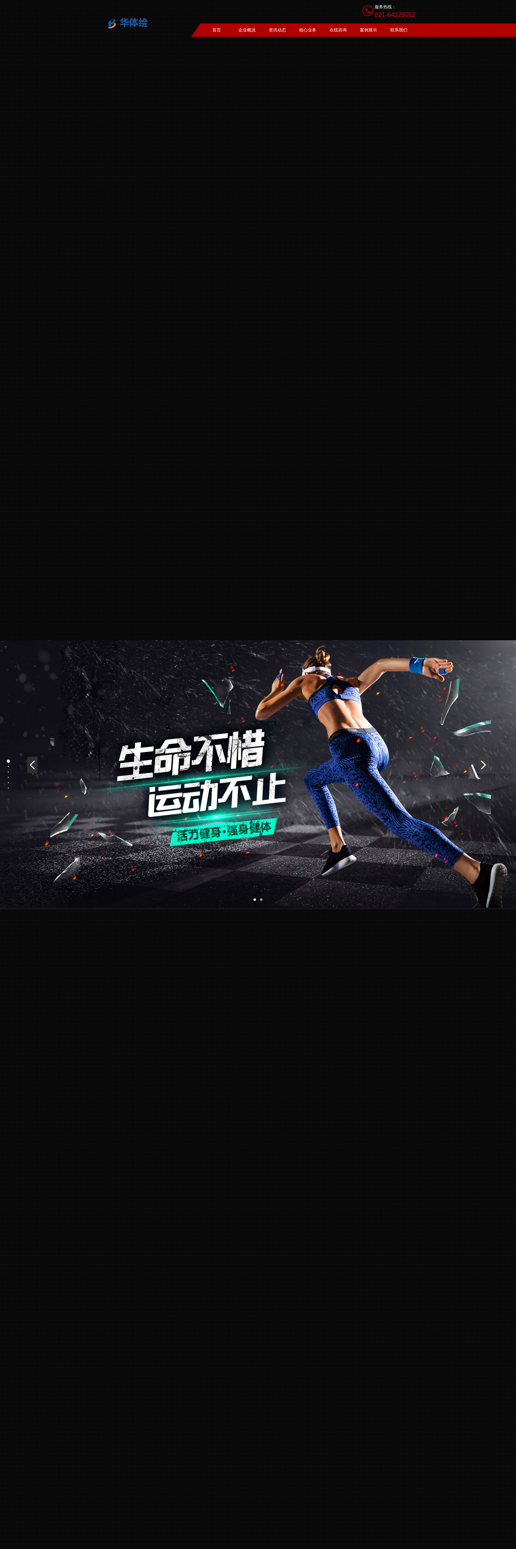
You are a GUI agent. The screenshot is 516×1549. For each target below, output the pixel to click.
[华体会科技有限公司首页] (130, 22)
